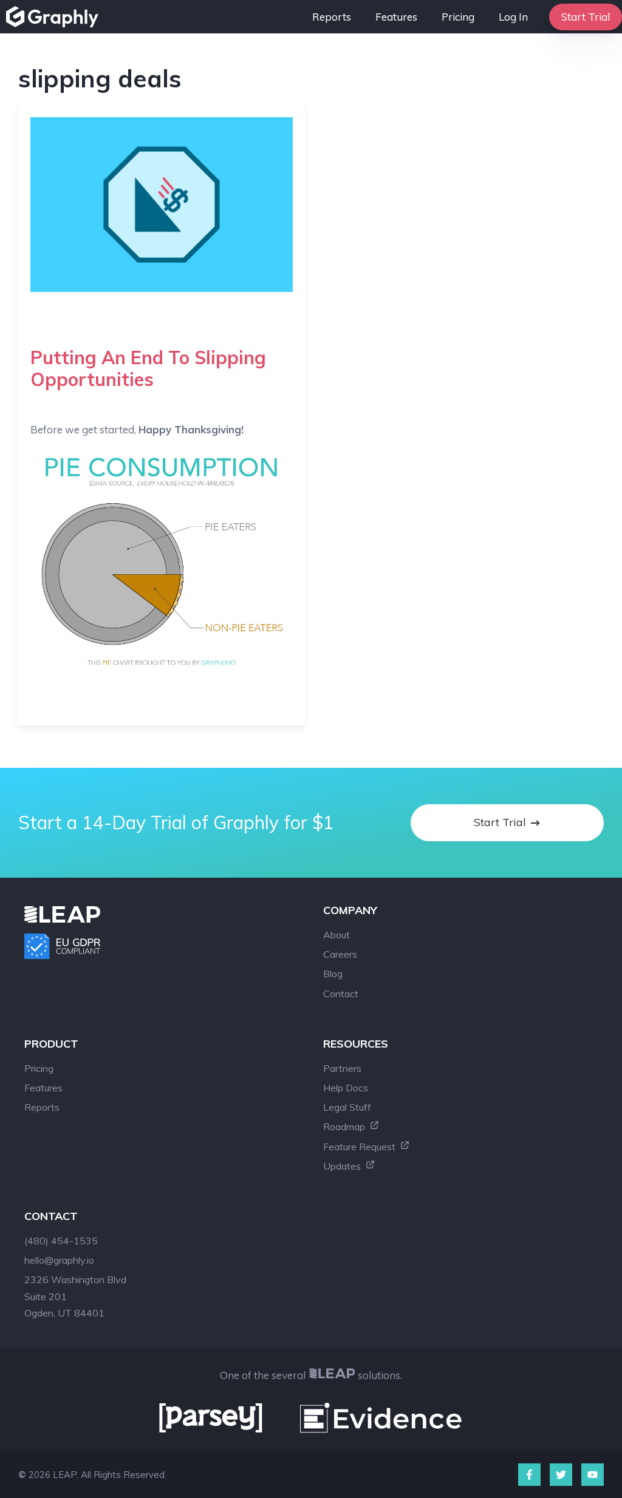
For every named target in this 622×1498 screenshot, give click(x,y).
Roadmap (345, 1126)
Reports (331, 16)
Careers (340, 954)
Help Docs (345, 1088)
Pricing (458, 16)
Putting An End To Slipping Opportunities (148, 368)
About (336, 935)
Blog (333, 974)
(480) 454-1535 (61, 1241)
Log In (513, 16)
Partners (342, 1068)
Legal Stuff (347, 1107)
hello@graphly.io (59, 1260)
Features (396, 16)
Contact (340, 994)
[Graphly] (55, 16)
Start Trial (585, 16)
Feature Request (360, 1146)
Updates (343, 1166)
